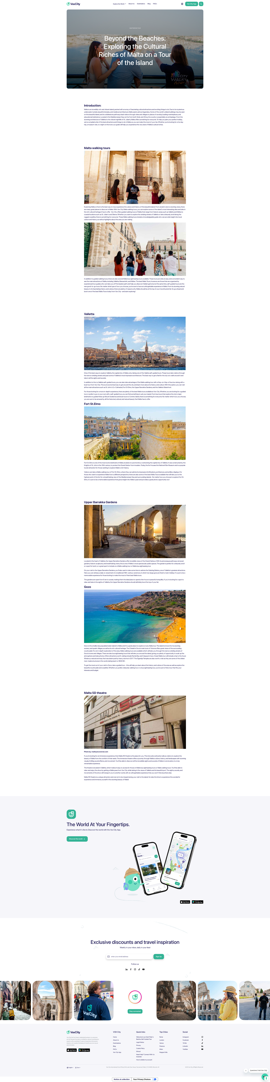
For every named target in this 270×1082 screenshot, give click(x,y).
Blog (149, 4)
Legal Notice (140, 1042)
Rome (161, 1037)
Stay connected (135, 1011)
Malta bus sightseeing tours (132, 279)
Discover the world (75, 839)
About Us (131, 4)
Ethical (138, 1051)
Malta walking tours (130, 209)
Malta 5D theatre (124, 756)
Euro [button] (78, 1067)
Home (115, 1037)
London (161, 1040)
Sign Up (159, 957)
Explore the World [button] (119, 4)
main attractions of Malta (98, 281)
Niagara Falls (163, 1052)
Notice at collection (122, 1079)
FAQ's (155, 4)
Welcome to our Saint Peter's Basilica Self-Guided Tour (145, 1038)
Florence (162, 1046)
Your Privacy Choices (142, 1079)
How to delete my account (144, 1060)
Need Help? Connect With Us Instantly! (145, 1056)
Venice (161, 1043)
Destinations (141, 4)
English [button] (70, 1067)
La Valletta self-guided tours (105, 382)
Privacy (138, 1045)
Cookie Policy (140, 1048)
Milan (161, 1049)
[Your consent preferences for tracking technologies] (266, 1078)
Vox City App (191, 4)
